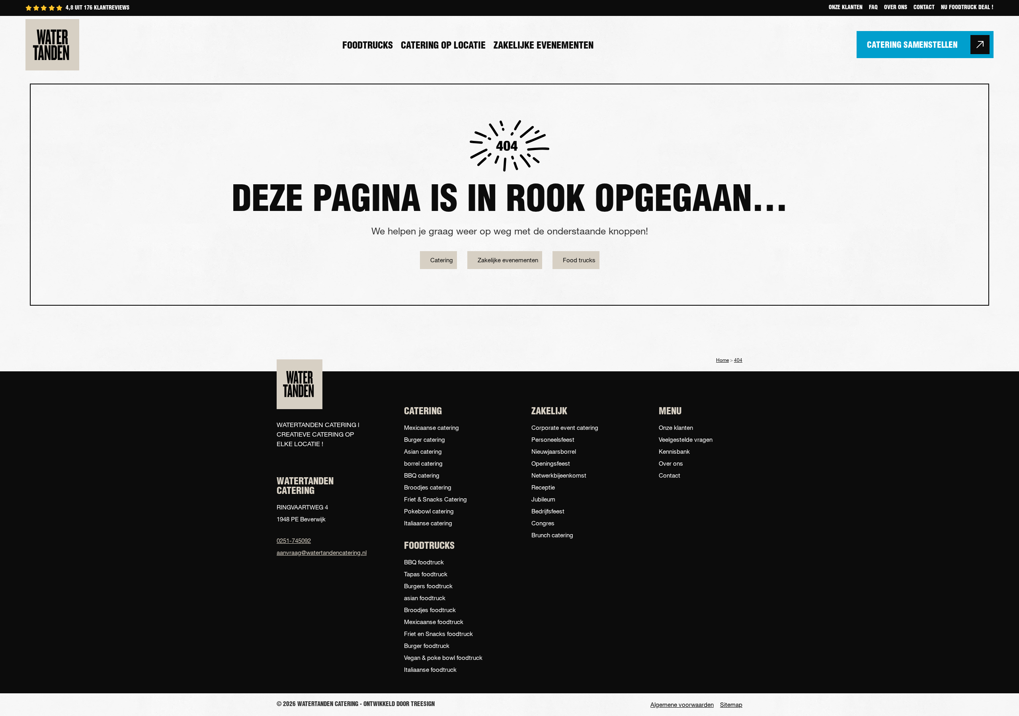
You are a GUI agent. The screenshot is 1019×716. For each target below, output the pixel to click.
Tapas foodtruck (425, 573)
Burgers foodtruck (428, 585)
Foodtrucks (367, 46)
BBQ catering (421, 475)
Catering (441, 259)
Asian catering (423, 451)
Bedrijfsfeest (547, 511)
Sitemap (731, 705)
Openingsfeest (550, 463)
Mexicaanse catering (431, 427)
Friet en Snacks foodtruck (438, 633)
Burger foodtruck (426, 645)
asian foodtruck (424, 597)
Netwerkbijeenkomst (558, 475)
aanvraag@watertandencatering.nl (318, 552)
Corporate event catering (564, 427)
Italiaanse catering (428, 523)
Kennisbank (674, 451)
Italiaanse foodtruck (430, 669)
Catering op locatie (443, 46)
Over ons (895, 8)
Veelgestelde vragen (686, 439)
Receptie (543, 487)
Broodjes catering (427, 487)
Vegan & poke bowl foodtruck (443, 657)
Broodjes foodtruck (430, 609)
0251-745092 (294, 540)
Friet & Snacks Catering (435, 499)
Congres (542, 523)
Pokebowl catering (429, 511)
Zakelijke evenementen (543, 46)
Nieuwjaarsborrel (553, 451)
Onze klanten (846, 8)
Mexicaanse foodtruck (433, 621)
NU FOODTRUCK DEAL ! (967, 8)
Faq (873, 8)
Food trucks (579, 259)
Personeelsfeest (552, 439)
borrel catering (423, 463)
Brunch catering (552, 534)
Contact (924, 8)
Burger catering (424, 439)
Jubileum (543, 499)
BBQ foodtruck (424, 562)
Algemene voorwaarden (682, 705)
